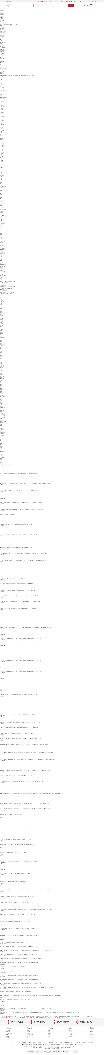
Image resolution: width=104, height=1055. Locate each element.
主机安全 (25, 1016)
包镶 (1, 345)
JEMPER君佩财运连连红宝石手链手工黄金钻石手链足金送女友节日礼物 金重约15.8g (17, 590)
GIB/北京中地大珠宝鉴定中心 (6, 288)
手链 (1, 373)
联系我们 (18, 1042)
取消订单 (70, 1036)
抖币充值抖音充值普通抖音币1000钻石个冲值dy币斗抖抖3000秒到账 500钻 (15, 578)
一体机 (1, 16)
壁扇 (1, 406)
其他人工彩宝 (2, 51)
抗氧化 (1, 380)
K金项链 (1, 64)
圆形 (1, 343)
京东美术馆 (2, 21)
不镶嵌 (1, 329)
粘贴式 (1, 393)
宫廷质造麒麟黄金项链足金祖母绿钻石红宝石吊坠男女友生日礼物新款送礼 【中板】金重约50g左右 (20, 824)
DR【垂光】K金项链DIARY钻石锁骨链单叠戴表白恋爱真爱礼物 (13, 881)
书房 (1, 461)
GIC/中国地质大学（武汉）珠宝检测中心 (8, 286)
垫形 (1, 332)
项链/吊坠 (2, 55)
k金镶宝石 (2, 90)
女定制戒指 (25, 1012)
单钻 (1, 352)
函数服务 (29, 1016)
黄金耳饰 (2, 34)
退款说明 (70, 1033)
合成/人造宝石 (3, 264)
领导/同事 (2, 451)
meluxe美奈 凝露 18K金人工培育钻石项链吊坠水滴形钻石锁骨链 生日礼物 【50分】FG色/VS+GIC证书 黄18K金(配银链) (24, 553)
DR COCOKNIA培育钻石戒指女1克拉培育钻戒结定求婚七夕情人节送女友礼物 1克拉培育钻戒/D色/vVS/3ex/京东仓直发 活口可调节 (26, 752)
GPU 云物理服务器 (37, 1016)
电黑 (1, 237)
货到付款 (49, 1030)
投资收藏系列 (2, 378)
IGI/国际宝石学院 (3, 295)
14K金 (1, 76)
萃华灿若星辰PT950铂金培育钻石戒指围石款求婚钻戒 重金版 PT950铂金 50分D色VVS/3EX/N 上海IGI (20, 722)
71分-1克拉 (2, 156)
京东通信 (91, 1036)
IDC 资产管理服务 (45, 1016)
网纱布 (1, 185)
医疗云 (82, 1016)
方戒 (1, 310)
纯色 (1, 400)
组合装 (1, 363)
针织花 (1, 369)
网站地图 (6, 1017)
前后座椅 (2, 429)
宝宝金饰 (2, 36)
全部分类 (2, 10)
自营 (1, 690)
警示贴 (1, 402)
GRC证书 (2, 289)
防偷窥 (1, 382)
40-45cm (2, 115)
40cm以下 (2, 117)
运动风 (1, 137)
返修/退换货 (71, 1034)
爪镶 (1, 359)
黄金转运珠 (2, 32)
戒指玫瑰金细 (40, 1012)
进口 (1, 440)
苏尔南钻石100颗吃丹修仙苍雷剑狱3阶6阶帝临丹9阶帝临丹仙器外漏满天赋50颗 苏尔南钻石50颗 (19, 928)
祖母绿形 (2, 344)
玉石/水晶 (2, 175)
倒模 (1, 235)
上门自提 (29, 1030)
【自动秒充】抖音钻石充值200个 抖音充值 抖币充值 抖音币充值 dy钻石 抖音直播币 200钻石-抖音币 (20, 633)
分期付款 (49, 1033)
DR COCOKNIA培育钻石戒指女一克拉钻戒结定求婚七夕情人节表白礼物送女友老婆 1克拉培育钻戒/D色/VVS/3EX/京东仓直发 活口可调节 (28, 759)
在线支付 (49, 1031)
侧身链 (1, 315)
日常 (1, 425)
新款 (64, 1016)
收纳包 (1, 17)
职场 (1, 426)
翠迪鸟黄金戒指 (9, 1012)
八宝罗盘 (2, 300)
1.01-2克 (2, 101)
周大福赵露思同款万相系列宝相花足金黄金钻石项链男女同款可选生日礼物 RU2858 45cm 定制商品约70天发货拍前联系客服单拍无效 (27, 890)
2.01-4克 (2, 112)
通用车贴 (2, 410)
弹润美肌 (2, 457)
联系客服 (8, 1037)
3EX (1, 273)
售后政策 (70, 1030)
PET (1, 174)
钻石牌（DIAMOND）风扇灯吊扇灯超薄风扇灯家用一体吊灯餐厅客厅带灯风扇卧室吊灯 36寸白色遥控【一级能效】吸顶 (24, 803)
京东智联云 (58, 1017)
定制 (1, 326)
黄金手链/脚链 (3, 31)
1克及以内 (2, 108)
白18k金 (1, 94)
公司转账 (49, 1036)
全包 (1, 311)
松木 (1, 198)
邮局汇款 (49, 1034)
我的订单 (51, 1)
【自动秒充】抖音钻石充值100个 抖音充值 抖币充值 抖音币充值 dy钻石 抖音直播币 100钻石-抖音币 (20, 638)
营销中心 (40, 1042)
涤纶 (1, 420)
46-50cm (2, 121)
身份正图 (77, 1012)
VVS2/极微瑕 (2, 255)
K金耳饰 (1, 66)
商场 (1, 428)
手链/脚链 (2, 60)
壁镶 (1, 347)
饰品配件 (2, 58)
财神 (1, 304)
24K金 (1, 79)
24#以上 (1, 168)
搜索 (71, 5)
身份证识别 (21, 1016)
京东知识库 (2, 12)
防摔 (1, 385)
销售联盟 (56, 1042)
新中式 (1, 135)
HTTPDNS (67, 1017)
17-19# (1, 170)
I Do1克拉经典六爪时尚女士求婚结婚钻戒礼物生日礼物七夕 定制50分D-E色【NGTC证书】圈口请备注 (20, 595)
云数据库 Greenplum (12, 1017)
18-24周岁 (2, 437)
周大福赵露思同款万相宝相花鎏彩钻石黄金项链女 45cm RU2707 (13, 852)
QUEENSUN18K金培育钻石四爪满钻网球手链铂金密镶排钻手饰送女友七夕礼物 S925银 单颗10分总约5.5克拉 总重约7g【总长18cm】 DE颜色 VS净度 (30, 793)
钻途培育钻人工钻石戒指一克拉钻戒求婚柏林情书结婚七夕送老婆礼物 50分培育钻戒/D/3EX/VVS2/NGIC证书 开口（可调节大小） (26, 483)
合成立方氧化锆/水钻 (4, 266)
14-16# (1, 165)
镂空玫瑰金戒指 (55, 1012)
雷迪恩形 (2, 337)
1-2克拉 (1, 149)
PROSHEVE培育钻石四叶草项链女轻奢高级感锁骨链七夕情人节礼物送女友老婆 (16, 902)
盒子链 (1, 318)
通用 (1, 197)
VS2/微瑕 (2, 251)
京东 (16, 6)
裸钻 (1, 43)
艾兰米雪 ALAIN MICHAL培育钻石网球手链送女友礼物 (11, 814)
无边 (1, 356)
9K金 (1, 82)
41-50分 (1, 153)
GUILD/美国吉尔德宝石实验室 (6, 293)
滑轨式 (1, 395)
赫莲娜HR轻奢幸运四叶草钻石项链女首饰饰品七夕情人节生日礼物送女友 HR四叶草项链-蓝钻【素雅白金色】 (22, 497)
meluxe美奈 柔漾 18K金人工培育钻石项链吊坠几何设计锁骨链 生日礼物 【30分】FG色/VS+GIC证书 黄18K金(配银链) (24, 560)
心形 (1, 341)
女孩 (1, 194)
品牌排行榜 (2, 13)
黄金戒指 (2, 27)
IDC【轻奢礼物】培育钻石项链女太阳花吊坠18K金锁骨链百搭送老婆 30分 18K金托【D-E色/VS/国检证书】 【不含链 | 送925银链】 (26, 808)
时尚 (1, 128)
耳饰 (1, 57)
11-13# (1, 161)
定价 (1, 278)
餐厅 (1, 424)
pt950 (1, 93)
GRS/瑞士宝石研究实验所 (5, 290)
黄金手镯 (2, 35)
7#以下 (1, 171)
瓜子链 (1, 317)
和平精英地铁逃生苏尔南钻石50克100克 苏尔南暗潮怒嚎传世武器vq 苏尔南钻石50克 (17, 896)
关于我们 (13, 1042)
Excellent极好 (3, 271)
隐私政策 (72, 1042)
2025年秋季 (2, 415)
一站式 (71, 1016)
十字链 (1, 325)
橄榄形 (1, 333)
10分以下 (2, 143)
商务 (1, 462)
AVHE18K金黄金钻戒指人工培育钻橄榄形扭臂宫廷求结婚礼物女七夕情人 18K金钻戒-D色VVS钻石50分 (21, 502)
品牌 (1, 1017)
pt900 (1, 91)
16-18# (1, 167)
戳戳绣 (1, 367)
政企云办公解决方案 (14, 1016)
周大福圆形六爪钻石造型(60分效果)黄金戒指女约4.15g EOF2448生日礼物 (15, 921)
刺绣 (1, 234)
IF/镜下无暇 (2, 241)
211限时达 (29, 1031)
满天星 (1, 321)
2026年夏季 (2, 417)
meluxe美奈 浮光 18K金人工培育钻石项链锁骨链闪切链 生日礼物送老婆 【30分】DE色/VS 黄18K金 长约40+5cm (23, 781)
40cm (1, 113)
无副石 (1, 224)
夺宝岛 (91, 1030)
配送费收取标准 (30, 1034)
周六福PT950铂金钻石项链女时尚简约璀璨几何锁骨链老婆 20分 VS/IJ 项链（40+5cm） (18, 914)
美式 (1, 134)
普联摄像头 (2, 14)
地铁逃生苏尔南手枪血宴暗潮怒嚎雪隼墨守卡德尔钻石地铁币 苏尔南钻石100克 (16, 775)
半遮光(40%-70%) (3, 421)
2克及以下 (2, 109)
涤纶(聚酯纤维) (3, 186)
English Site (84, 1042)
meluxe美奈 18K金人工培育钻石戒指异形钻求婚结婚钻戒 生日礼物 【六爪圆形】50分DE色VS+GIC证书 (21, 534)
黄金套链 (2, 29)
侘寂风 (1, 138)
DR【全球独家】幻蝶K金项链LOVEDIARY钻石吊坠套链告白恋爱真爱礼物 (15, 873)
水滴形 (1, 339)
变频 (1, 391)
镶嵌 (1, 330)
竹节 (1, 296)
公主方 (1, 334)
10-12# (1, 159)
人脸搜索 (50, 1016)
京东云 (57, 1048)
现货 (1, 328)
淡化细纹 (2, 455)
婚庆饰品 (2, 61)
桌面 (1, 447)
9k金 (1, 80)
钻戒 (1, 40)
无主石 (1, 157)
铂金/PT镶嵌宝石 (3, 97)
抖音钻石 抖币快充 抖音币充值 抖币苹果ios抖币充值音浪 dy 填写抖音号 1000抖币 (16, 524)
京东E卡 (91, 1034)
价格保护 (70, 1031)
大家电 (7, 1036)
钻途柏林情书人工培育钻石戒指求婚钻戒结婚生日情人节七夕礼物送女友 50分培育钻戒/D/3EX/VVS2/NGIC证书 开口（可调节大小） (26, 770)
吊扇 (1, 409)
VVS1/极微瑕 (2, 253)
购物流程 (8, 1030)
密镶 (1, 358)
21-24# (1, 164)
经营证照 (69, 1047)
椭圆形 (1, 340)
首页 (1, 24)
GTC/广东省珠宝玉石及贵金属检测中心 (8, 292)
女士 (1, 193)
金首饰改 (20, 1012)
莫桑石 (1, 211)
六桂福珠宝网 (62, 1012)
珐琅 (1, 238)
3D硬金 (1, 229)
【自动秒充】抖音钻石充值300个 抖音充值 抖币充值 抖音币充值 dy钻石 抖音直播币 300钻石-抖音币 (20, 644)
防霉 (1, 384)
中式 (1, 131)
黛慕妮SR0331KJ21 (33, 1012)
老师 (1, 446)
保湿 (1, 453)
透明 (1, 398)
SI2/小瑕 (1, 246)
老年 (1, 189)
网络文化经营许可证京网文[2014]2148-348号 (57, 1046)
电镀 (1, 176)
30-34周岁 (2, 435)
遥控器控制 (2, 432)
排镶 (1, 348)
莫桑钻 (1, 212)
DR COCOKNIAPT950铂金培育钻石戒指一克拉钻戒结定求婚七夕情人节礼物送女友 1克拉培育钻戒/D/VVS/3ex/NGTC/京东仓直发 (26, 909)
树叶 (1, 299)
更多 (1, 38)
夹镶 (1, 355)
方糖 (1, 308)
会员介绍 (8, 1031)
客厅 (1, 458)
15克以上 (2, 105)
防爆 (1, 388)
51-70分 (1, 154)
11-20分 (1, 148)
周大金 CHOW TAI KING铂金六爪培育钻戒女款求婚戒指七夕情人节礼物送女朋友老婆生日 (18, 844)
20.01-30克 (2, 106)
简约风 (1, 141)
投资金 (1, 72)
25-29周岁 (2, 436)
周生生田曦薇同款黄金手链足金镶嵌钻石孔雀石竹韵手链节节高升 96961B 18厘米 (16, 583)
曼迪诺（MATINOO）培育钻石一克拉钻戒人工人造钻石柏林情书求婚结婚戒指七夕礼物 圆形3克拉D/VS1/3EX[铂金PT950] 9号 (25, 627)
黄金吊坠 (2, 28)
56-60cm (2, 124)
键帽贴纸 (2, 20)
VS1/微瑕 (2, 249)
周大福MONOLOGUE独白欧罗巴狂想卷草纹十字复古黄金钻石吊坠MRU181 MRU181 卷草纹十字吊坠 (20, 738)
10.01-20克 (2, 99)
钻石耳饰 (2, 44)
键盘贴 (1, 18)
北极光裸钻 (2, 1012)
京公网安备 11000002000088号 (30, 1044)
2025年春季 (2, 414)
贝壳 (1, 259)
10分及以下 (2, 145)
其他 (1, 322)
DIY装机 (91, 1031)
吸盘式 (1, 392)
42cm (1, 123)
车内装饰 (2, 387)
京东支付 (53, 1048)
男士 (1, 190)
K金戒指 (4, 24)
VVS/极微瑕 (2, 248)
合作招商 (29, 1042)
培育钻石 (2, 50)
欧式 (1, 132)
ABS (1, 179)
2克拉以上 (2, 152)
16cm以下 (2, 119)
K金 (1, 86)
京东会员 (62, 1)
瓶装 (1, 411)
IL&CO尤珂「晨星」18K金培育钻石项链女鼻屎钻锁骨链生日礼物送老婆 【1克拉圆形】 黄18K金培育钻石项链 (22, 868)
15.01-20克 (2, 102)
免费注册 (45, 1)
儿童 (1, 192)
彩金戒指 (15, 1012)
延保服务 (91, 1033)
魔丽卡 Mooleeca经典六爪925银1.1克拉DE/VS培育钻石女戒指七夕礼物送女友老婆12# (17, 714)
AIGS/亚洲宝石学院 (4, 282)
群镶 (1, 354)
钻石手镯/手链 (3, 47)
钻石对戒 (2, 46)
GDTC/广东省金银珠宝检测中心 (6, 284)
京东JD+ (91, 1037)
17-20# (1, 160)
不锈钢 (1, 207)
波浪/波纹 (2, 301)
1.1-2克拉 (2, 146)
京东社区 (62, 1042)
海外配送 (29, 1036)
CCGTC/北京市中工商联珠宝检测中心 (7, 281)
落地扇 (1, 404)
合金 (1, 178)
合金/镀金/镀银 (3, 209)
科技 (1, 139)
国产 (1, 439)
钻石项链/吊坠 (3, 42)
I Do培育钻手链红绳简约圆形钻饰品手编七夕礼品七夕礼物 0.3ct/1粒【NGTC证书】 (17, 677)
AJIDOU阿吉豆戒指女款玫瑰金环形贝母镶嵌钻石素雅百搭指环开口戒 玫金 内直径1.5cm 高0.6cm (19, 694)
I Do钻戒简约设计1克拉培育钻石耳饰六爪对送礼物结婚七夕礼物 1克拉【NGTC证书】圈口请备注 (19, 733)
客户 (1, 450)
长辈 (1, 448)
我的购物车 (88, 5)
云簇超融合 (60, 1016)
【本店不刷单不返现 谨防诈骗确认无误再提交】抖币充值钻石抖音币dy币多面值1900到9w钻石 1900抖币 (21, 509)
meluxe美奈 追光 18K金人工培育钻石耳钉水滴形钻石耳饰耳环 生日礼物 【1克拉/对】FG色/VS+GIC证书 (21, 490)
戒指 (1, 54)
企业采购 (68, 1)
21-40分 (1, 150)
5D (0, 230)
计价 (1, 279)
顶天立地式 (2, 396)
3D (0, 227)
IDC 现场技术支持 (39, 1017)
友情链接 (51, 1042)
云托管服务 (67, 1016)
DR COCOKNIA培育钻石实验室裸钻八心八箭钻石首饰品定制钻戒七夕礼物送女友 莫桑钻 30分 (19, 473)
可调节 (1, 127)
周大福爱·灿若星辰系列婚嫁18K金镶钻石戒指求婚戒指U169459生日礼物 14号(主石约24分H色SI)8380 (21, 655)
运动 (1, 431)
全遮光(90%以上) (3, 422)
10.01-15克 (2, 98)
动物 (1, 307)
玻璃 (1, 204)
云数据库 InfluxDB (76, 1016)
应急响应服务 (55, 1016)
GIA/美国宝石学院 (3, 285)
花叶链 (1, 319)
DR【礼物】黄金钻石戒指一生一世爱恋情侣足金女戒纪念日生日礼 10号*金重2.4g (16, 839)
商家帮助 (35, 1042)
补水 (1, 454)
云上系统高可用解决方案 (5, 1016)
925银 (1, 84)
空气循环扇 (2, 407)
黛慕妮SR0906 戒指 (70, 1012)
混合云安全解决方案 (88, 1016)
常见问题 (8, 1034)
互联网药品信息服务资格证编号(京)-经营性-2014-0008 (58, 1044)
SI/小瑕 (1, 242)
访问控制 (45, 1017)
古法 (1, 240)
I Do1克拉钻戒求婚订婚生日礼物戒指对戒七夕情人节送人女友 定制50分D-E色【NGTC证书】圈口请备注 (21, 601)
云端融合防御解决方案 (30, 1017)
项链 (1, 362)
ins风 (1, 142)
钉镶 (1, 351)
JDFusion (63, 1017)
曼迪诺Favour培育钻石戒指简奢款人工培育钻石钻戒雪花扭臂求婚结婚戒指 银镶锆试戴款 (18, 608)
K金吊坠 (1, 69)
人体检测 (49, 1017)
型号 (3, 1017)
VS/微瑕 (1, 245)
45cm (1, 126)
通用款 (1, 312)
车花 (1, 233)
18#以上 (1, 172)
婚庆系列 (2, 376)
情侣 (1, 196)
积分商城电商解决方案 (21, 1017)
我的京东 (56, 1)
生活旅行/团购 (9, 1033)
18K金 (1, 77)
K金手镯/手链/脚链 (3, 68)
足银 (1, 95)
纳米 (1, 182)
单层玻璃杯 (2, 365)
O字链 (1, 314)
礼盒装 (1, 413)
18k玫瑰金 (2, 87)
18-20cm (2, 120)
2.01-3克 (2, 110)
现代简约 (2, 130)
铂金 (1, 88)
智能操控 (2, 433)
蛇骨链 (1, 323)
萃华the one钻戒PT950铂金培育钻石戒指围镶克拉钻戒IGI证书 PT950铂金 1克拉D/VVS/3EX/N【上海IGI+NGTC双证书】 (24, 744)
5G (0, 231)
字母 (1, 399)
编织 (1, 297)
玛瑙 (1, 270)
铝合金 (1, 444)
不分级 (1, 252)
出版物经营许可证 (43, 1046)
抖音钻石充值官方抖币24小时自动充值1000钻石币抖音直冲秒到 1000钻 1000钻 (16, 547)
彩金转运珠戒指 (48, 1012)
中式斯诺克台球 (3, 374)
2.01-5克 (2, 104)
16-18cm (2, 116)
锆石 (1, 263)
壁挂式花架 (2, 366)
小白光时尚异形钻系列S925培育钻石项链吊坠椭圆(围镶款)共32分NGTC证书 (15, 688)
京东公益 (78, 1042)
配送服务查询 (29, 1033)
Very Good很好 (3, 275)
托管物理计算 (53, 1017)
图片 (32, 1016)
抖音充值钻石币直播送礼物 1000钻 (7, 514)
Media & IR (90, 1042)
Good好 (1, 274)
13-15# (1, 163)
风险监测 (67, 1042)
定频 (1, 389)
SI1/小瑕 (1, 244)
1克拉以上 (2, 218)
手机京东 (74, 1)
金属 (1, 443)
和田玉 (1, 268)
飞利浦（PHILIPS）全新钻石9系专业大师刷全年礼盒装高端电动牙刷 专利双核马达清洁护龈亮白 (19, 861)
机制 (1, 226)
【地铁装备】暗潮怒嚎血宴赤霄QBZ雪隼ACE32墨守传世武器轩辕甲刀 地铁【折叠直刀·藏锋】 (19, 727)
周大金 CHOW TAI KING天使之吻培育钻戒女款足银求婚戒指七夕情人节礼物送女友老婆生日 (18, 935)
